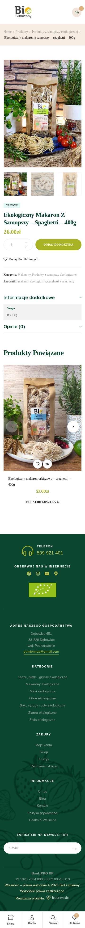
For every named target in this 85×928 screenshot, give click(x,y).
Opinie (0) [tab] (14, 326)
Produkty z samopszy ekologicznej (54, 274)
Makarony (24, 274)
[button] (74, 66)
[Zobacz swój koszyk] (76, 12)
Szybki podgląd (47, 464)
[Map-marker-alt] (56, 573)
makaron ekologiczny (32, 281)
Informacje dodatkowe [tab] (29, 297)
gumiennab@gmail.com (41, 651)
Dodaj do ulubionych (23, 259)
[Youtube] (47, 573)
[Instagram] (38, 573)
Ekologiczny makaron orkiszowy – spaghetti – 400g (39, 481)
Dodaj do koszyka (58, 244)
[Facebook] (29, 573)
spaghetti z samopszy (60, 281)
